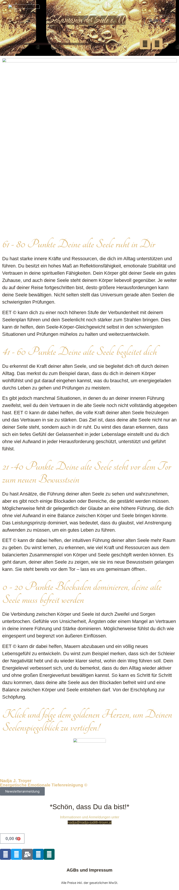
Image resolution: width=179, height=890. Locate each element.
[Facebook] (157, 43)
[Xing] (49, 854)
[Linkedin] (38, 854)
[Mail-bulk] (27, 854)
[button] (65, 44)
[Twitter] (16, 854)
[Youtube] (145, 43)
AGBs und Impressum (89, 870)
